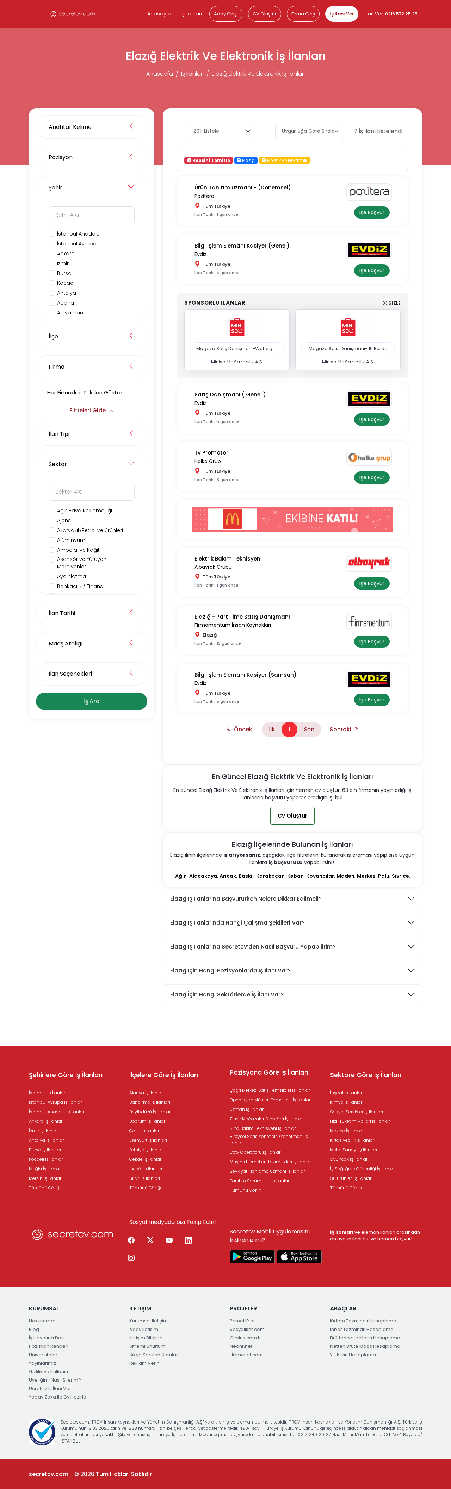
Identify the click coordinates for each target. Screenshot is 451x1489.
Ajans (64, 520)
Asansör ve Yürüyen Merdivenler (81, 563)
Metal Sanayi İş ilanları (353, 1150)
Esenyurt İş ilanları (148, 1140)
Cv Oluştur (292, 815)
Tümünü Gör (43, 1188)
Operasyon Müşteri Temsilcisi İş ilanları (270, 1100)
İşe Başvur (371, 212)
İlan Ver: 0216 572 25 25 (392, 14)
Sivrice (400, 876)
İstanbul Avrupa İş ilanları (56, 1102)
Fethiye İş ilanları (146, 1150)
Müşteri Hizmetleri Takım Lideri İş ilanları (271, 1162)
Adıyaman (70, 312)
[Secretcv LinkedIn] (188, 1241)
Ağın (181, 876)
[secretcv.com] (73, 14)
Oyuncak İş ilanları (349, 1159)
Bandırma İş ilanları (149, 1102)
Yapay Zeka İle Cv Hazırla (57, 1397)
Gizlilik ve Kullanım (49, 1371)
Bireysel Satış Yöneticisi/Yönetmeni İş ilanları (269, 1139)
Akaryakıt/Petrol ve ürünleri (90, 530)
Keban (295, 876)
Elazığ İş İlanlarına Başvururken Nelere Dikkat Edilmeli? (246, 899)
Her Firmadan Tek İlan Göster (84, 392)
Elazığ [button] (248, 160)
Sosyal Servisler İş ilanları (356, 1112)
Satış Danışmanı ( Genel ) (230, 394)
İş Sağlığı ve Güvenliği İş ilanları (363, 1169)
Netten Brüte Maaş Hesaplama (365, 1346)
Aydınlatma (71, 576)
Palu (383, 876)
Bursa (64, 273)
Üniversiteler (43, 1354)
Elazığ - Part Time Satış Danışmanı (242, 616)
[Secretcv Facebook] (131, 1241)
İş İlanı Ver (342, 14)
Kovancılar (320, 876)
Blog (34, 1329)
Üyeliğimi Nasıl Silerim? (55, 1380)
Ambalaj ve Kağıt (78, 549)
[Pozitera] (371, 192)
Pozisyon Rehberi (48, 1346)
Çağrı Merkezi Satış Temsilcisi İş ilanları (270, 1090)
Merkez (366, 876)
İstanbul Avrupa (77, 243)
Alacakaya (203, 876)
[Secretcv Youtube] (169, 1241)
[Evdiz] (371, 250)
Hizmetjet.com (246, 1354)
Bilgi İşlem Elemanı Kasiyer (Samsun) (245, 674)
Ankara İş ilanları (46, 1121)
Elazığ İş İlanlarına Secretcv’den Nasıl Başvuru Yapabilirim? (253, 947)
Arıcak (228, 876)
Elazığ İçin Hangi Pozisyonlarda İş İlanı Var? (230, 970)
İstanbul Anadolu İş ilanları (57, 1112)
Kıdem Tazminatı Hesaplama (363, 1321)
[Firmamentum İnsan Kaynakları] (371, 621)
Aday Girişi (226, 14)
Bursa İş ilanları (45, 1150)
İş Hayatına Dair (46, 1337)
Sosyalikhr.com (247, 1329)
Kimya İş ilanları (346, 1102)
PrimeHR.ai (242, 1321)
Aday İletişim (143, 1329)
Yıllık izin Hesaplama (353, 1354)
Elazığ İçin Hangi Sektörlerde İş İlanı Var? (227, 994)
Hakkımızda (42, 1321)
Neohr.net (241, 1346)
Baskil (246, 876)
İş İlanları (191, 13)
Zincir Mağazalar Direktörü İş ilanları (267, 1119)
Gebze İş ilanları (145, 1159)
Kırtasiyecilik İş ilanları (352, 1140)
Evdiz (200, 254)
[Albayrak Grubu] (371, 563)
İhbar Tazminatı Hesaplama (362, 1329)
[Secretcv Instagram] (131, 1258)
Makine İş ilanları (347, 1131)
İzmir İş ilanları (44, 1131)
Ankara (66, 253)
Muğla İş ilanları (45, 1169)
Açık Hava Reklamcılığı (84, 510)
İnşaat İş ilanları (346, 1093)
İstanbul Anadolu (78, 233)
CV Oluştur (265, 14)
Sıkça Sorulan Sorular (153, 1354)
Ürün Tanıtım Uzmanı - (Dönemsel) (242, 187)
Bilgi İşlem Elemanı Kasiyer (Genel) (242, 245)
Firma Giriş (303, 14)
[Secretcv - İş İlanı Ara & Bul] (252, 1256)
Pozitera (204, 196)
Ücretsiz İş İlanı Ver (50, 1388)
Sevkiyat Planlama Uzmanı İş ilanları (268, 1171)
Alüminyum (71, 540)
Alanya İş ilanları (146, 1093)
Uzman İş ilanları (247, 1109)
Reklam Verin (144, 1363)
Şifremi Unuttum (147, 1346)
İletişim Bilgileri (145, 1337)
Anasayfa (159, 13)
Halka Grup (207, 461)
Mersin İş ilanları (45, 1178)
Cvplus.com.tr (245, 1337)
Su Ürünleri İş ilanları (351, 1178)
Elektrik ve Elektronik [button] (286, 160)
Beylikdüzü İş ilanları (150, 1112)
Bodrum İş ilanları (147, 1121)
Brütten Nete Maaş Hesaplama (365, 1337)
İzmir (63, 263)
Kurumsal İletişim (148, 1321)
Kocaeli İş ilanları (46, 1159)
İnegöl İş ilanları (145, 1169)
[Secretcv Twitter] (150, 1241)
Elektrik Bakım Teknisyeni (228, 558)
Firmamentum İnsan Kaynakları (232, 624)
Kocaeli (66, 283)
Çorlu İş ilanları (144, 1131)
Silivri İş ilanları (144, 1178)
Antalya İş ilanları (47, 1140)
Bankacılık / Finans (80, 586)
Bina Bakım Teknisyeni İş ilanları (263, 1128)
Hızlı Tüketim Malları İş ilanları (360, 1121)
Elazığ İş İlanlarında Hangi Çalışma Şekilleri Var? (237, 923)
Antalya (66, 292)
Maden (345, 876)
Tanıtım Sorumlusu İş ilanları (260, 1181)
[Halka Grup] (371, 457)
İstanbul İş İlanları (47, 1093)
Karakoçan (270, 876)
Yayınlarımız (42, 1363)
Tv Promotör (211, 452)
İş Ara (91, 701)
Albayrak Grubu (213, 566)
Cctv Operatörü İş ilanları (256, 1152)
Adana (65, 302)
